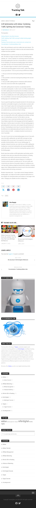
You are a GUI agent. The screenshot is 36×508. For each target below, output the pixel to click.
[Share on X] (3, 188)
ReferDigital (21, 349)
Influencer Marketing (8, 389)
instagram (16, 421)
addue (6, 195)
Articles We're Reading (8, 393)
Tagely (16, 347)
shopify (31, 421)
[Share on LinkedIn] (18, 188)
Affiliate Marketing (7, 384)
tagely (3, 424)
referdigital (23, 421)
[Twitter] (19, 15)
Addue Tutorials (10, 21)
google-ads (12, 421)
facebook (8, 421)
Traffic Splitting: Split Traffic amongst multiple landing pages (16, 38)
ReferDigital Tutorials (8, 400)
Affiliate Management (8, 386)
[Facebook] (17, 15)
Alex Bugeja (6, 30)
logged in (10, 254)
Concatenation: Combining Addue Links (11, 44)
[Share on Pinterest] (13, 188)
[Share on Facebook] (8, 188)
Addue (3, 21)
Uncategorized (6, 410)
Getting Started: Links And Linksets (10, 36)
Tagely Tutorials (7, 406)
